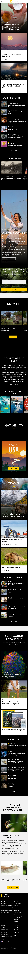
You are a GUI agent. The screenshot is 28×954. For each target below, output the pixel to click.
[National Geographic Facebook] (18, 927)
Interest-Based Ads (4, 908)
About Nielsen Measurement (6, 910)
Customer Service (4, 929)
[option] (11, 171)
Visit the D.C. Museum (18, 912)
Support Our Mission (18, 917)
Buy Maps (16, 907)
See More (14, 150)
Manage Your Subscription (6, 932)
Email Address (5, 279)
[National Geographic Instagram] (15, 927)
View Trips (5, 570)
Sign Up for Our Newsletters (6, 936)
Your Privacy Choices (5, 912)
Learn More (5, 732)
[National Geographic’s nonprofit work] (14, 836)
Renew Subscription (5, 930)
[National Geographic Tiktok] (18, 933)
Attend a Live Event (17, 903)
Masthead (16, 919)
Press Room (16, 921)
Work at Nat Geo (4, 934)
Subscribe (6, 642)
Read (5, 59)
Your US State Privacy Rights (6, 905)
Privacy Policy (3, 903)
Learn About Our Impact (18, 915)
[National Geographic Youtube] (18, 930)
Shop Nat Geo (16, 910)
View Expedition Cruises (9, 544)
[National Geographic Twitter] (15, 930)
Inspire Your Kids (17, 908)
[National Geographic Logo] (5, 896)
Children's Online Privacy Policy (7, 907)
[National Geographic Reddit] (15, 935)
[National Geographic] (14, 1)
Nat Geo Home (17, 901)
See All (14, 791)
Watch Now (14, 384)
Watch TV (16, 914)
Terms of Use (3, 901)
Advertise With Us (17, 923)
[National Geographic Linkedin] (15, 933)
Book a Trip (16, 905)
